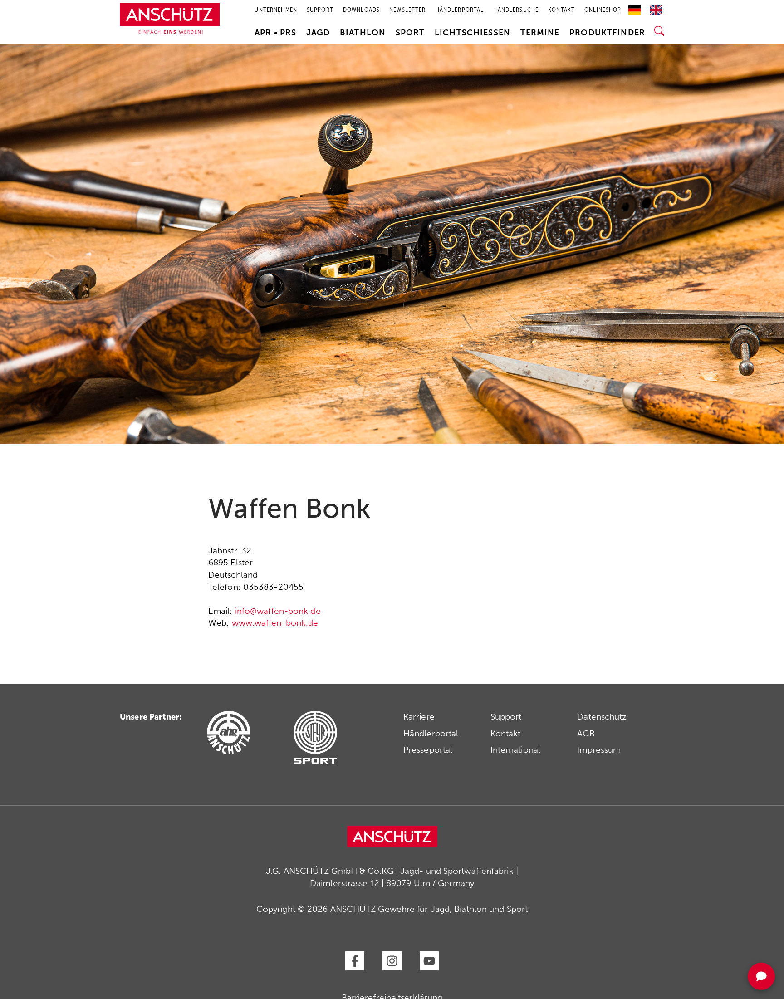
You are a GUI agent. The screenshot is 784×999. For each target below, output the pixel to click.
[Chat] (761, 976)
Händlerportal (430, 733)
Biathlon (363, 33)
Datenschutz (602, 716)
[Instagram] (392, 960)
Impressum (599, 749)
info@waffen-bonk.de (278, 611)
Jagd (318, 33)
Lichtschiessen (472, 33)
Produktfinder (607, 33)
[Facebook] (354, 960)
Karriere (419, 716)
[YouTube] (429, 960)
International (515, 749)
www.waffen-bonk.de (275, 622)
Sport (410, 33)
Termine (540, 33)
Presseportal (427, 749)
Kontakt (505, 733)
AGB (585, 733)
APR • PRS (275, 33)
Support (506, 716)
